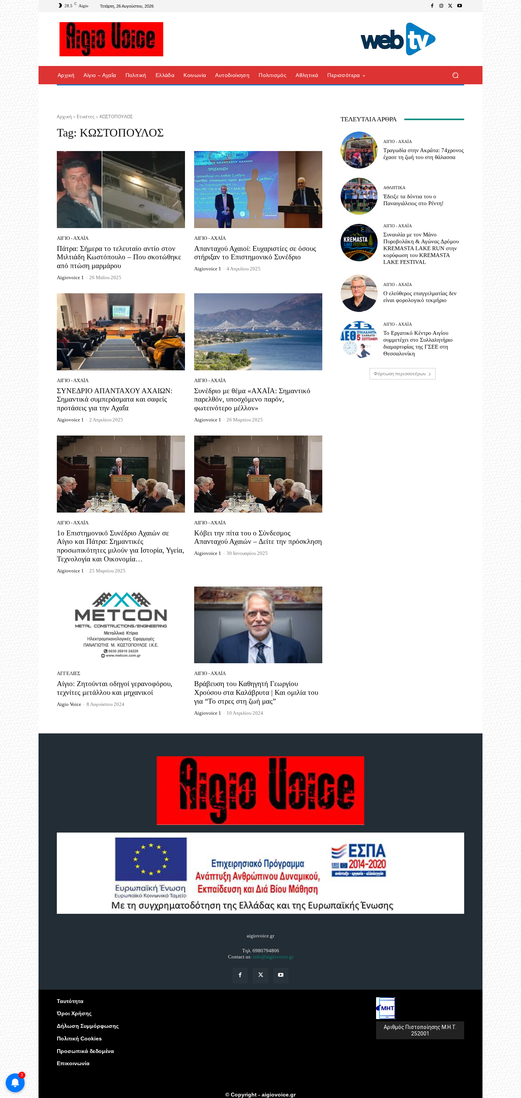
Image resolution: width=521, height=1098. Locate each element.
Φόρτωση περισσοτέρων (400, 373)
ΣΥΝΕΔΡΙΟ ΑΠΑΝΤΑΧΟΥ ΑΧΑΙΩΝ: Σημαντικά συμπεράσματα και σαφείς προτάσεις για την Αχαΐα (114, 399)
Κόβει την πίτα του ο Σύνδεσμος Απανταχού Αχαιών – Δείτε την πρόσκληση (258, 537)
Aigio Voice (69, 704)
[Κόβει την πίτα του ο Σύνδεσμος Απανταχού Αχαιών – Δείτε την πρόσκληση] (258, 474)
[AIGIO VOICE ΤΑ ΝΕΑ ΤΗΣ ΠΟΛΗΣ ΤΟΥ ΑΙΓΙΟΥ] (111, 39)
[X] (450, 6)
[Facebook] (432, 6)
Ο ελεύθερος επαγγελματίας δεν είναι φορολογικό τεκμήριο (420, 296)
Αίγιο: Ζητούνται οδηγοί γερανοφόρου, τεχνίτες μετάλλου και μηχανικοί (114, 688)
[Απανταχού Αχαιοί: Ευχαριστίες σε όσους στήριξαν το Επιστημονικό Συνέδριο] (258, 189)
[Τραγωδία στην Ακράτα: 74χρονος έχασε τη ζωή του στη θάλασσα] (359, 150)
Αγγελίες (68, 673)
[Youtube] (459, 6)
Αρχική (64, 116)
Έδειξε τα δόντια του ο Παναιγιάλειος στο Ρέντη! (413, 199)
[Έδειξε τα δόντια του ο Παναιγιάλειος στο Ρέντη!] (359, 196)
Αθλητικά (394, 188)
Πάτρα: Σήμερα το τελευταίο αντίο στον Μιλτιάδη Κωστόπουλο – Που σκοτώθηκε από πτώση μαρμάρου (119, 257)
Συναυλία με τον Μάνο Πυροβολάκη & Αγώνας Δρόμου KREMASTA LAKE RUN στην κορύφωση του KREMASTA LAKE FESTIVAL (421, 248)
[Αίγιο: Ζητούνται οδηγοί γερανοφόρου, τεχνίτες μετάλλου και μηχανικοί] (121, 625)
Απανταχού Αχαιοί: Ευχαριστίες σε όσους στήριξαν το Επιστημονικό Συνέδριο (255, 252)
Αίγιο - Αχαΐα (72, 238)
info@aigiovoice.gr (273, 957)
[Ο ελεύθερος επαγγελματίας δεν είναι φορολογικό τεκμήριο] (359, 293)
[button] (455, 75)
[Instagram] (441, 6)
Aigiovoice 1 (70, 277)
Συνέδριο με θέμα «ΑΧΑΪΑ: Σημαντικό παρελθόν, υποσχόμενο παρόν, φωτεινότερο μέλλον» (252, 399)
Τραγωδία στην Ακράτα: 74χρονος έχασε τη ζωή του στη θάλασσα (423, 153)
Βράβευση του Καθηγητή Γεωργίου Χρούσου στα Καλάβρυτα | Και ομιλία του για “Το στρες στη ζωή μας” (256, 692)
